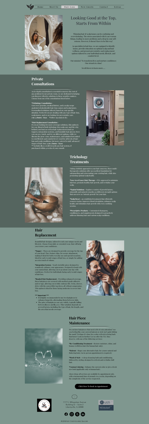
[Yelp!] (77, 414)
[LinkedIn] (83, 414)
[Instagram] (72, 414)
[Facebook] (66, 414)
